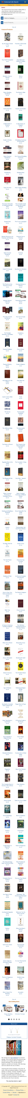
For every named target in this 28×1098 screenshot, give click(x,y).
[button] (1, 1011)
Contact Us (16, 1094)
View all (14, 27)
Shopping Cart (11, 5)
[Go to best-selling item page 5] (19, 1019)
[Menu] (25, 2)
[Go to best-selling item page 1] (9, 1019)
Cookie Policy (6, 1092)
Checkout (18, 5)
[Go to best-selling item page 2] (11, 1019)
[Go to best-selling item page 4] (16, 1019)
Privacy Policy (20, 1090)
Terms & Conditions (8, 1090)
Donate (14, 1092)
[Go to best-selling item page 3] (14, 1019)
